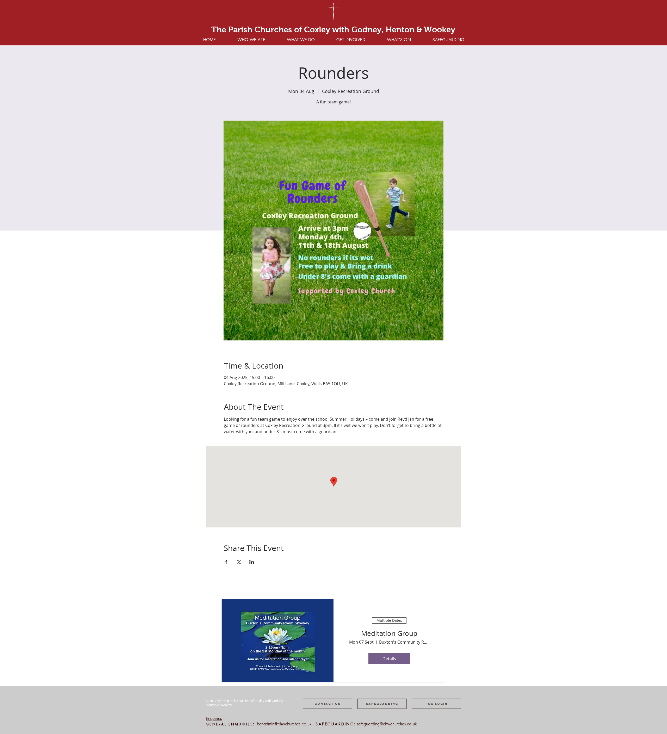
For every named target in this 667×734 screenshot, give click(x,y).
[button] (350, 39)
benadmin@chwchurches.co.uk (284, 724)
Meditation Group (389, 633)
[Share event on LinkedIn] (251, 562)
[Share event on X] (239, 562)
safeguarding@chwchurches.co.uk (387, 724)
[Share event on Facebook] (226, 562)
